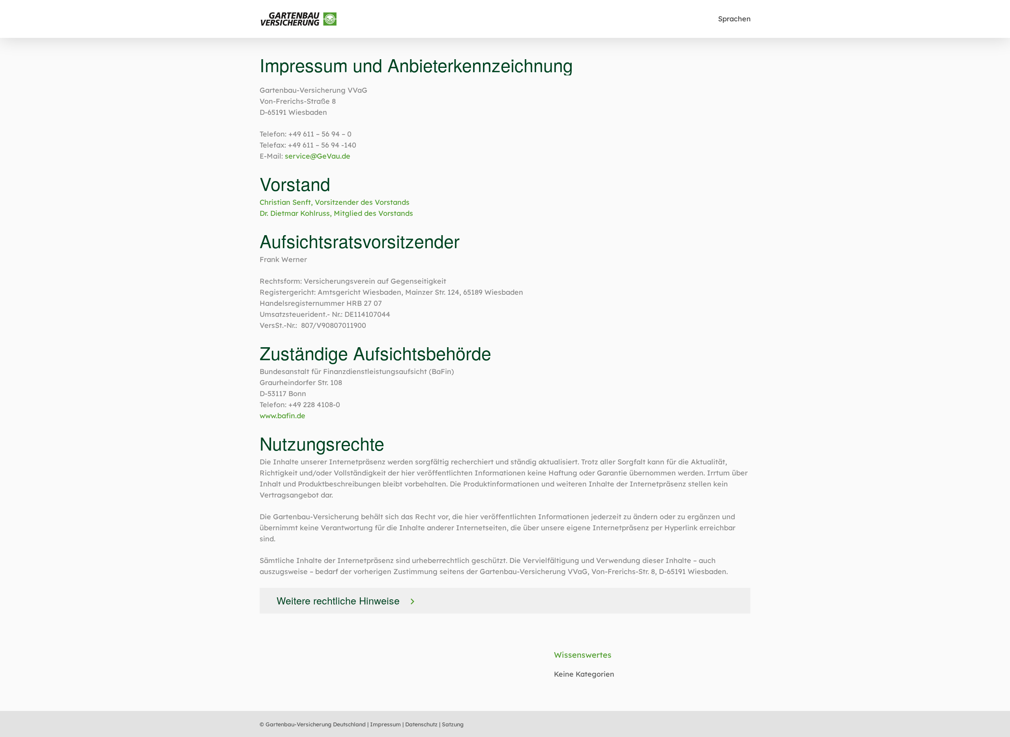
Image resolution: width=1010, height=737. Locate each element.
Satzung (453, 724)
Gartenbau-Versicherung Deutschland (316, 724)
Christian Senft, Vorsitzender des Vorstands (335, 202)
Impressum (385, 724)
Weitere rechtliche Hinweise (338, 600)
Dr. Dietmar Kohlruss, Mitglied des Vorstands (336, 213)
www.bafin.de (282, 415)
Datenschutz (421, 724)
